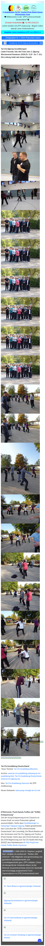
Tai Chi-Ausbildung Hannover (17, 783)
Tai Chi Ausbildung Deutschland (28, 776)
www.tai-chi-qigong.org (10, 779)
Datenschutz (8, 851)
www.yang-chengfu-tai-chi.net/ (27, 790)
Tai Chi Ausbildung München (26, 769)
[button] (22, 32)
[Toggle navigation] (41, 43)
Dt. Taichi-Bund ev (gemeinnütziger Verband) (22, 886)
